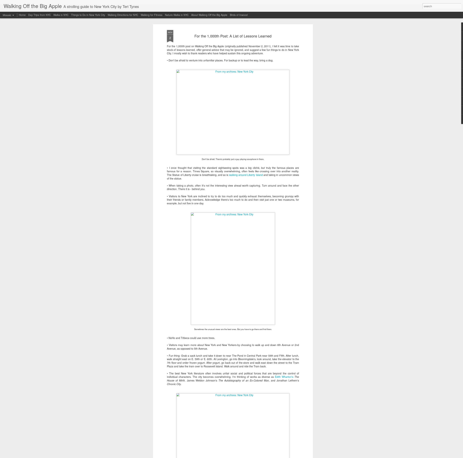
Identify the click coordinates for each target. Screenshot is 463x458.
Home (22, 15)
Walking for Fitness (151, 15)
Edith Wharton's (284, 377)
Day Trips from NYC (39, 15)
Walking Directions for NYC (123, 15)
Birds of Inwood (239, 15)
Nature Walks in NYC (177, 15)
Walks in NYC (61, 15)
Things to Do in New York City (88, 15)
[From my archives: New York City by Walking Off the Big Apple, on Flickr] (233, 71)
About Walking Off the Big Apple (209, 15)
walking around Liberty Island (246, 175)
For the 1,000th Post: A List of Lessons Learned (232, 36)
